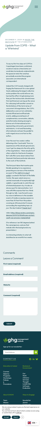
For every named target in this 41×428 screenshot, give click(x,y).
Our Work (25, 374)
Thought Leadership (27, 383)
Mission (5, 402)
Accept (6, 417)
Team (5, 400)
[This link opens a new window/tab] (30, 359)
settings (18, 413)
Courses (6, 372)
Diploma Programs (6, 375)
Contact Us (9, 359)
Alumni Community (27, 403)
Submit (9, 324)
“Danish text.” (27, 208)
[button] (36, 7)
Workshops (7, 378)
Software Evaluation (26, 387)
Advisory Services (26, 379)
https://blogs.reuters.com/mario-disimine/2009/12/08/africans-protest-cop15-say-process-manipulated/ (20, 215)
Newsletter (27, 400)
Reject (16, 417)
